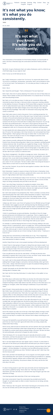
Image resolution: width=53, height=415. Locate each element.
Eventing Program (29, 3)
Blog (34, 2)
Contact (39, 2)
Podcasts (16, 2)
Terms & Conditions (24, 408)
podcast (4, 22)
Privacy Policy (22, 407)
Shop (44, 2)
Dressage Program (23, 3)
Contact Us (21, 412)
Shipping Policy (22, 410)
